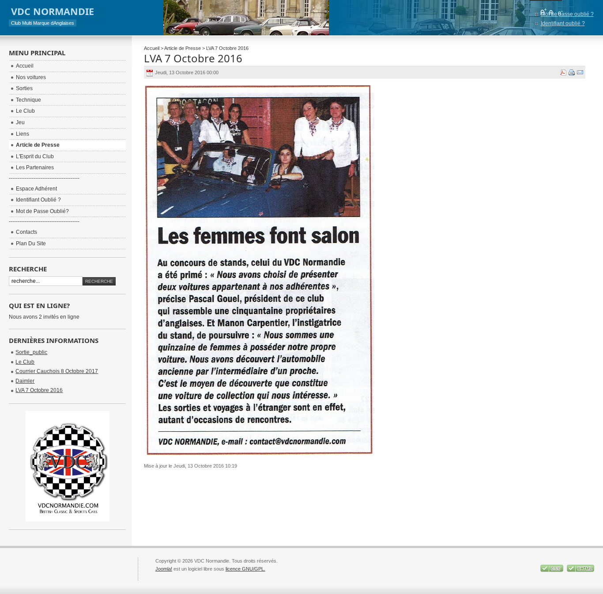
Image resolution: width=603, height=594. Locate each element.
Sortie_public (31, 352)
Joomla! (163, 568)
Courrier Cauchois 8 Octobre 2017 (56, 371)
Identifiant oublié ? (563, 23)
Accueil (151, 48)
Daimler (24, 381)
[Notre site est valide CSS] (552, 570)
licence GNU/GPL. (245, 568)
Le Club (24, 362)
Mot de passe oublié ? (567, 14)
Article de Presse (182, 48)
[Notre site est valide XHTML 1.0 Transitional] (580, 570)
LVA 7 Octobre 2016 (193, 58)
